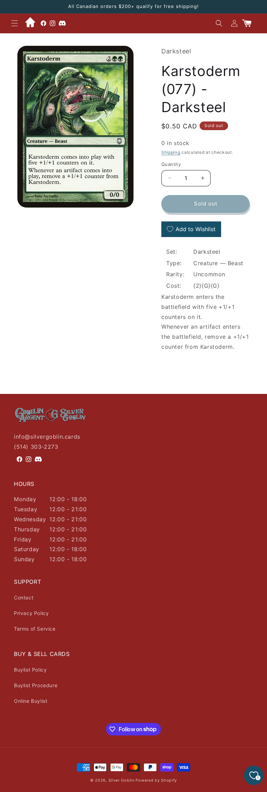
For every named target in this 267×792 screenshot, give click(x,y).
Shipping (170, 152)
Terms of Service (35, 629)
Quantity (171, 164)
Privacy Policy (31, 613)
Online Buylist (30, 701)
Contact (23, 597)
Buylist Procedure (35, 685)
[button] (14, 23)
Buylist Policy (30, 670)
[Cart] (249, 23)
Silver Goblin (121, 780)
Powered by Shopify (156, 780)
